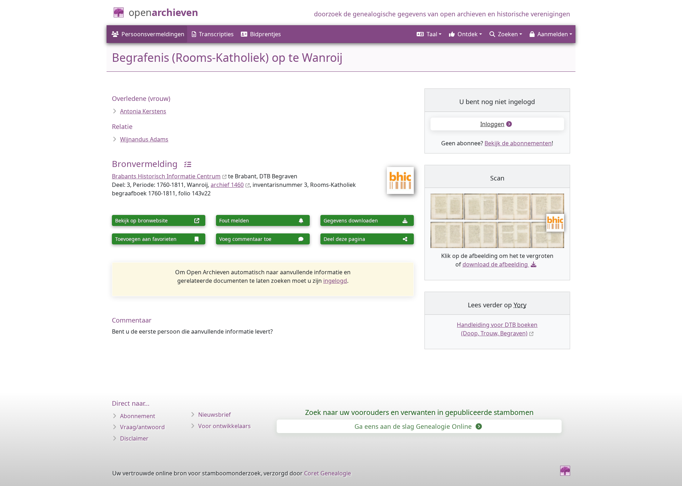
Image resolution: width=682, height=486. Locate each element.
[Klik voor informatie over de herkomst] (185, 163)
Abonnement (137, 416)
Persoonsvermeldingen (152, 34)
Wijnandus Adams (144, 139)
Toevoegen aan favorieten (146, 239)
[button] (428, 34)
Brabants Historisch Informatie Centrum (166, 176)
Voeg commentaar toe (245, 239)
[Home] (565, 471)
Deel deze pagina (344, 239)
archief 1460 (227, 185)
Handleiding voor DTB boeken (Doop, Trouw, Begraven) (497, 329)
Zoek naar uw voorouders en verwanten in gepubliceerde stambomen (419, 412)
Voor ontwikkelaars (224, 426)
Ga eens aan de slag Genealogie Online (413, 426)
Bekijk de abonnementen (518, 143)
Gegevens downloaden (351, 220)
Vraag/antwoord (142, 427)
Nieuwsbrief (214, 414)
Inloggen (492, 124)
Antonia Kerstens (143, 111)
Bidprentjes (265, 34)
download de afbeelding (495, 264)
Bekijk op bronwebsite (141, 220)
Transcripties (216, 34)
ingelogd (335, 281)
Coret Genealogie (327, 473)
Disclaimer (134, 438)
